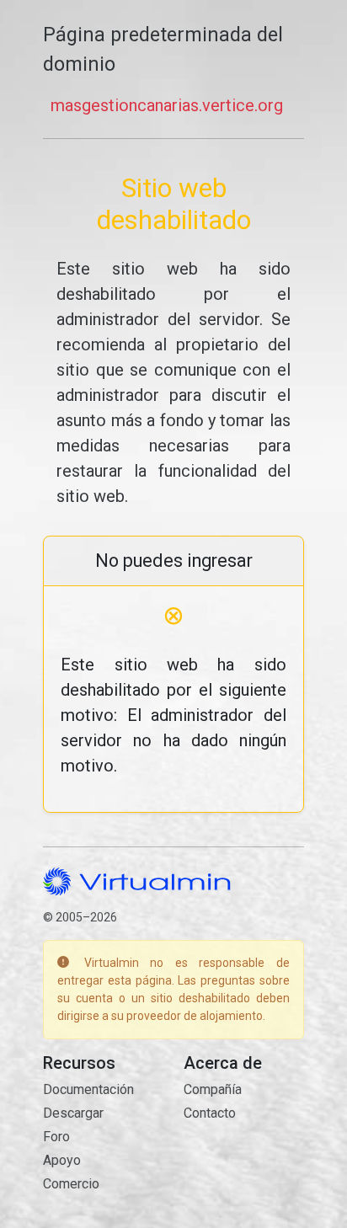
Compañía (213, 1089)
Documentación (88, 1089)
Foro (56, 1137)
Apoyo (62, 1160)
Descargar (73, 1113)
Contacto (210, 1113)
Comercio (71, 1184)
